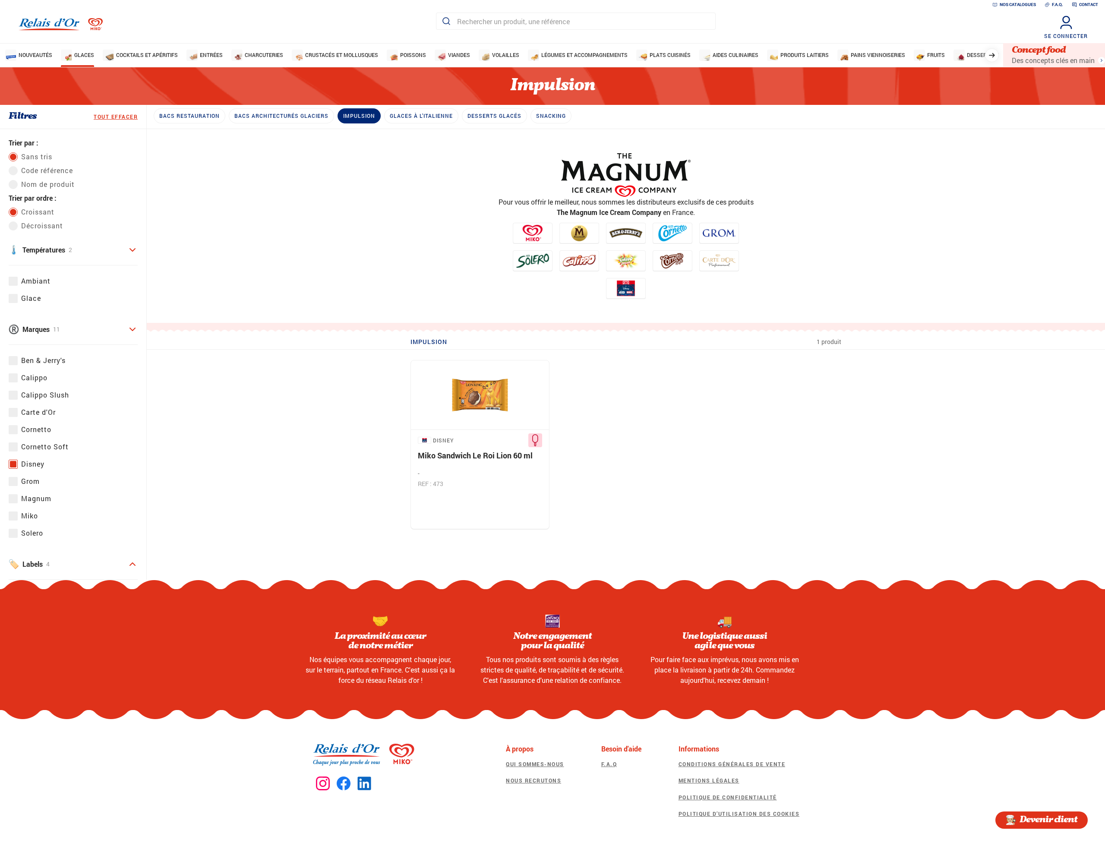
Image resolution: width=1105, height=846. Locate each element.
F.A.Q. (1057, 4)
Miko (29, 515)
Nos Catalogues (1018, 4)
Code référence (47, 170)
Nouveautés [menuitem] (35, 54)
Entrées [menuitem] (211, 54)
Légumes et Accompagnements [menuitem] (584, 54)
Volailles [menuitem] (505, 54)
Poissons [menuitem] (413, 54)
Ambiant (36, 280)
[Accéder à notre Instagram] (323, 784)
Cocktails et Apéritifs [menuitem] (147, 54)
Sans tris (36, 156)
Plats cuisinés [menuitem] (670, 54)
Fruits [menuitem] (936, 54)
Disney (32, 463)
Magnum (36, 498)
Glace (31, 298)
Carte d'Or (38, 412)
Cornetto (36, 429)
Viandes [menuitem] (459, 54)
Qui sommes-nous (535, 764)
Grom (30, 481)
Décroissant (42, 225)
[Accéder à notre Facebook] (343, 784)
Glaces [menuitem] (84, 54)
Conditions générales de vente (732, 764)
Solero (32, 532)
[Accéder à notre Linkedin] (364, 784)
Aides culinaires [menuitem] (735, 54)
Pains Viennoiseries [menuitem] (878, 54)
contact (1088, 4)
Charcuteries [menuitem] (264, 54)
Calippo (34, 377)
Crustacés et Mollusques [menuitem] (341, 54)
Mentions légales (709, 780)
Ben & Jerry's (43, 360)
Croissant (37, 211)
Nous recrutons (533, 780)
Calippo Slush (45, 394)
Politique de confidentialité (728, 797)
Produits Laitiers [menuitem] (804, 54)
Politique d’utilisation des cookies (739, 813)
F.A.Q (609, 764)
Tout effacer (116, 116)
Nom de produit (48, 184)
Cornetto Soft (45, 446)
